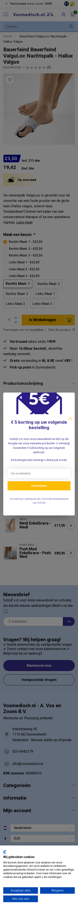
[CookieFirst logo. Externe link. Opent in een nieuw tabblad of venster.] (4, 852)
